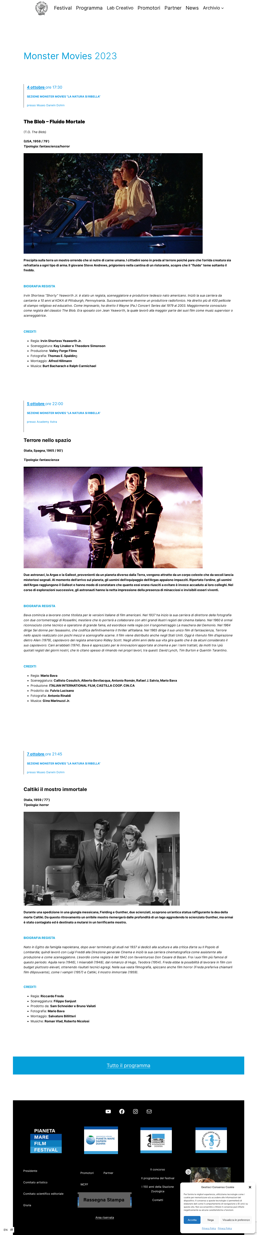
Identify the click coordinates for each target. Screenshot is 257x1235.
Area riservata (104, 1217)
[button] (250, 1187)
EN (6, 1230)
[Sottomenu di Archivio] (222, 7)
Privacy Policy (209, 1228)
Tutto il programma (128, 1065)
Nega (211, 1219)
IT (11, 1230)
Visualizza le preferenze (236, 1219)
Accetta (192, 1219)
